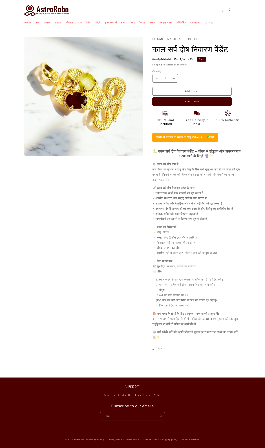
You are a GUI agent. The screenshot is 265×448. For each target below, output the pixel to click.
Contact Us (124, 395)
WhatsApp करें (185, 137)
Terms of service (150, 439)
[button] (222, 10)
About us (109, 395)
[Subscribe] (161, 416)
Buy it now (192, 101)
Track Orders (142, 395)
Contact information (190, 439)
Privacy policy (115, 439)
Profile (157, 395)
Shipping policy (169, 439)
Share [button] (159, 348)
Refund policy (132, 439)
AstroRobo (79, 440)
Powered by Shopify (95, 440)
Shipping (157, 65)
